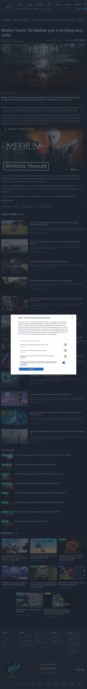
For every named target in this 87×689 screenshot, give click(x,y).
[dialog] (43, 344)
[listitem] (43, 341)
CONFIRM (31, 369)
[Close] (73, 318)
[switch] (64, 344)
